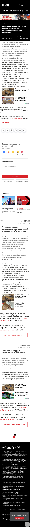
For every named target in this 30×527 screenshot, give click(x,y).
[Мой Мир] (20, 130)
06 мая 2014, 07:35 (25, 221)
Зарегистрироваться (22, 181)
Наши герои (14, 10)
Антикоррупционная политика (10, 507)
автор (3, 23)
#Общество (26, 220)
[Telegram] (7, 130)
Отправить (15, 176)
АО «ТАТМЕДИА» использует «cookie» (12, 482)
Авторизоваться (8, 181)
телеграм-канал (17, 118)
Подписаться (19, 518)
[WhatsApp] (16, 130)
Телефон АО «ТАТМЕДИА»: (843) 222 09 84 (13, 509)
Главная (5, 10)
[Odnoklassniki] (14, 447)
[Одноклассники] (11, 130)
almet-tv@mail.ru (11, 111)
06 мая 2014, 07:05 (25, 345)
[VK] (4, 447)
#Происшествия (23, 23)
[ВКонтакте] (3, 130)
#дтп (3, 122)
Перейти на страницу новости (13, 335)
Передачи (24, 10)
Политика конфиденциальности (11, 489)
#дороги (7, 122)
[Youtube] (9, 447)
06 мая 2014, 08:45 (7, 38)
